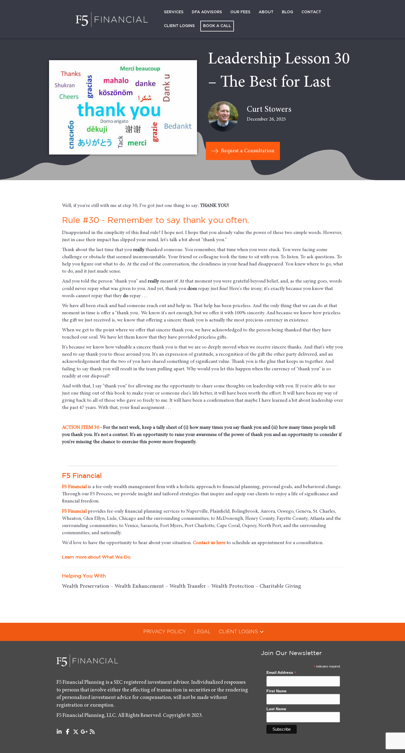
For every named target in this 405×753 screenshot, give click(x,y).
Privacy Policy (164, 631)
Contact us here (209, 543)
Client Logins (179, 26)
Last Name (276, 709)
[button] (262, 632)
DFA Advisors (207, 12)
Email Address (281, 672)
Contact (311, 12)
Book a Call (217, 26)
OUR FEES (240, 12)
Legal (202, 631)
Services (173, 12)
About (266, 12)
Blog (287, 12)
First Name (276, 691)
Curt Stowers (269, 110)
